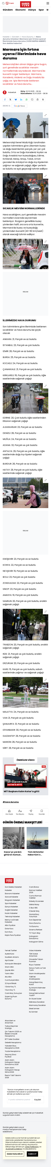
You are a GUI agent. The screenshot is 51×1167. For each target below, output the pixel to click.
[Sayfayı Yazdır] (37, 99)
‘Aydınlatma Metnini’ (13, 1149)
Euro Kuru (9, 932)
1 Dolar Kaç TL (10, 986)
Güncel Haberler (11, 897)
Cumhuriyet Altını (12, 980)
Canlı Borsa (34, 887)
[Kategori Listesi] (47, 3)
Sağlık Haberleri (11, 910)
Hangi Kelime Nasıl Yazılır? (36, 994)
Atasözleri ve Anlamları (10, 1021)
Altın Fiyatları (10, 925)
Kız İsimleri (33, 1012)
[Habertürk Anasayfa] (25, 4)
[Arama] (3, 3)
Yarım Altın (9, 973)
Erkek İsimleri (34, 1008)
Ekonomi (21, 9)
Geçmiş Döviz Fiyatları (10, 1055)
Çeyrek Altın (9, 970)
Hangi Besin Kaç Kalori (36, 983)
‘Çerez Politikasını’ (32, 1147)
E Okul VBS (33, 908)
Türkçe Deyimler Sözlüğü (11, 1027)
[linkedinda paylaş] (21, 99)
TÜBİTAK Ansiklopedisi (34, 978)
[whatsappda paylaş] (26, 99)
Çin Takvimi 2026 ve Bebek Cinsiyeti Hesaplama (13, 1033)
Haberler (6, 37)
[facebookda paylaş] (5, 99)
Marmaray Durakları (37, 1005)
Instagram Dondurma (33, 937)
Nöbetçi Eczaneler (36, 901)
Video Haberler (35, 950)
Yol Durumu (34, 926)
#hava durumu (11, 802)
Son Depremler (35, 920)
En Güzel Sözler (35, 999)
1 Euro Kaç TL (10, 990)
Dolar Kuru (9, 928)
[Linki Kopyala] (43, 99)
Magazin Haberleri (12, 900)
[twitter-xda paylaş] (10, 99)
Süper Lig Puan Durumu (11, 997)
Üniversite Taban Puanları (36, 960)
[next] (46, 842)
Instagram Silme (36, 942)
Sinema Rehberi (35, 930)
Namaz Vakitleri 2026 (35, 891)
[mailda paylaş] (32, 99)
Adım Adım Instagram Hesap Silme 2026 (12, 1070)
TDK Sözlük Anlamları (33, 955)
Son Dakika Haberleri (13, 887)
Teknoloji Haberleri (12, 916)
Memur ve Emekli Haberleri (11, 921)
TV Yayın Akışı (34, 933)
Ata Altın (8, 977)
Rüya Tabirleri (34, 965)
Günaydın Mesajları (13, 963)
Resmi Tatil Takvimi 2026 (13, 1076)
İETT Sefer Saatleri (12, 1039)
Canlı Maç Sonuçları (13, 993)
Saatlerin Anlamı (12, 957)
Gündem (8, 9)
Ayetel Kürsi (9, 954)
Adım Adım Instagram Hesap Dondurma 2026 (12, 1062)
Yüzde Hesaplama (12, 1051)
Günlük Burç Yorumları (34, 915)
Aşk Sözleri (9, 960)
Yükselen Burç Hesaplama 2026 (12, 1047)
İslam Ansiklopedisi (37, 973)
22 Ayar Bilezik (10, 983)
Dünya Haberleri (11, 907)
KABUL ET (32, 1154)
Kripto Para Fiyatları (13, 935)
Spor (41, 9)
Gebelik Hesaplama (13, 1042)
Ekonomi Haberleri (12, 893)
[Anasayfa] (9, 880)
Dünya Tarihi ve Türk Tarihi (37, 969)
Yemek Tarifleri (11, 950)
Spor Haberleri (10, 903)
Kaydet (37, 1099)
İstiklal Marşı (34, 904)
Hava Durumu (27, 37)
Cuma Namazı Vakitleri (35, 897)
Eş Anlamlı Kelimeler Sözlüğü (37, 989)
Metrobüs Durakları (36, 1002)
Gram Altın (9, 967)
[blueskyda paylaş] (16, 99)
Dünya (32, 9)
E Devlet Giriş (34, 911)
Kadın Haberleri (11, 913)
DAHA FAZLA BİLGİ (15, 1154)
